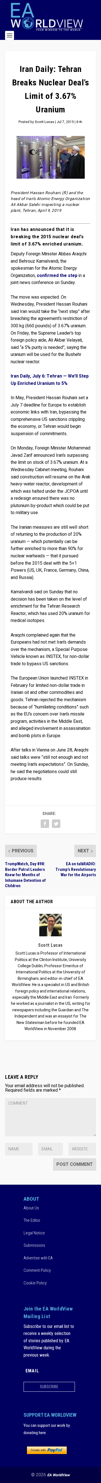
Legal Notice (34, 1233)
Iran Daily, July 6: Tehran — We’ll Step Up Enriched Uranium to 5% (50, 380)
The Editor (32, 1220)
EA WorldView (58, 1475)
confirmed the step (57, 275)
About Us (31, 1208)
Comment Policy (37, 1270)
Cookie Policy (35, 1283)
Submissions (34, 1245)
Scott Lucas (44, 121)
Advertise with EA (38, 1258)
